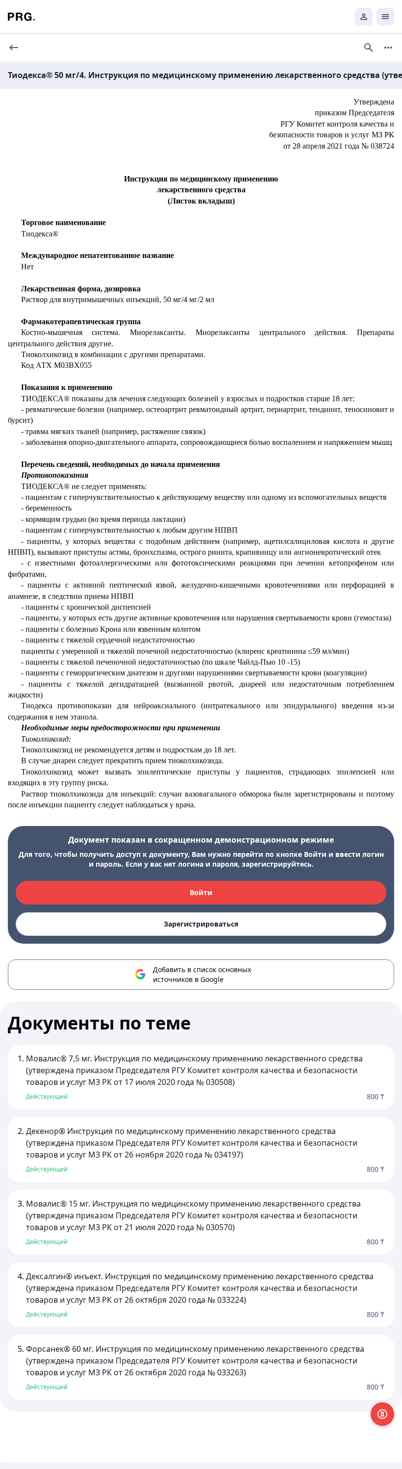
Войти (201, 892)
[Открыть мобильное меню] (385, 17)
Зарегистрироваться (201, 923)
